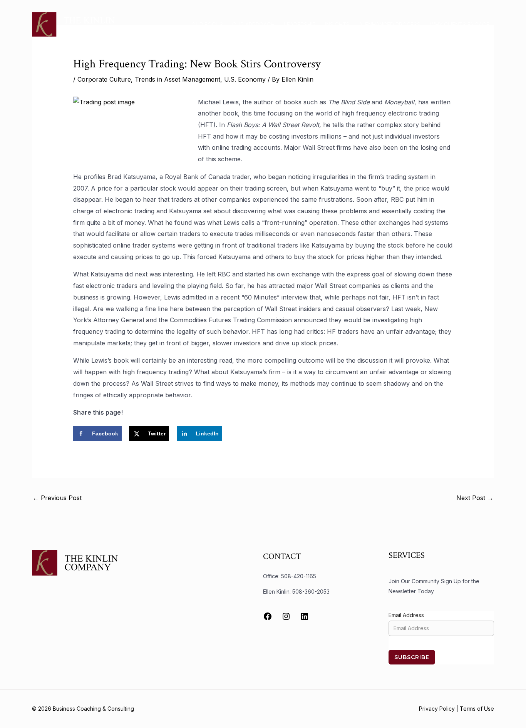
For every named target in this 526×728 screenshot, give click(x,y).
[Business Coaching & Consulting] (73, 24)
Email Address (406, 615)
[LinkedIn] (304, 616)
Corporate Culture (104, 79)
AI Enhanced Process (389, 24)
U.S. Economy (245, 79)
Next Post (474, 498)
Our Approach (253, 24)
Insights (337, 24)
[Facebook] (267, 616)
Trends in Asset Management (177, 79)
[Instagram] (286, 616)
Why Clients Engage (459, 24)
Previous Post (57, 498)
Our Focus (207, 24)
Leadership (300, 24)
